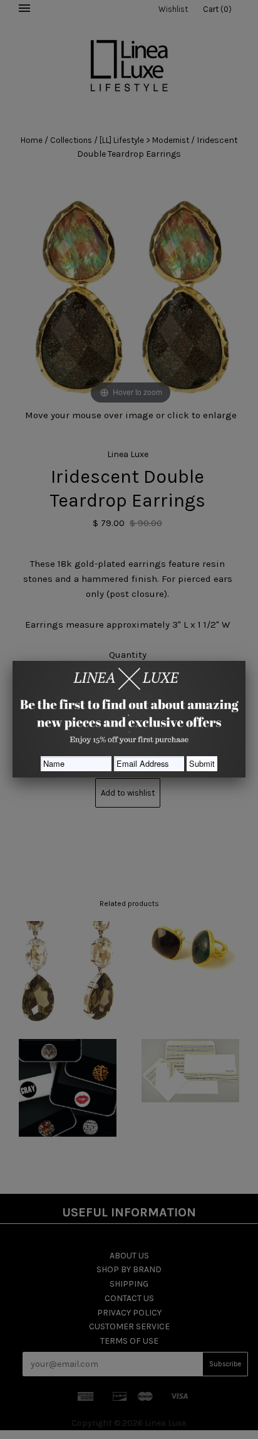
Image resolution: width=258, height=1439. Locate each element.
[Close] (245, 661)
